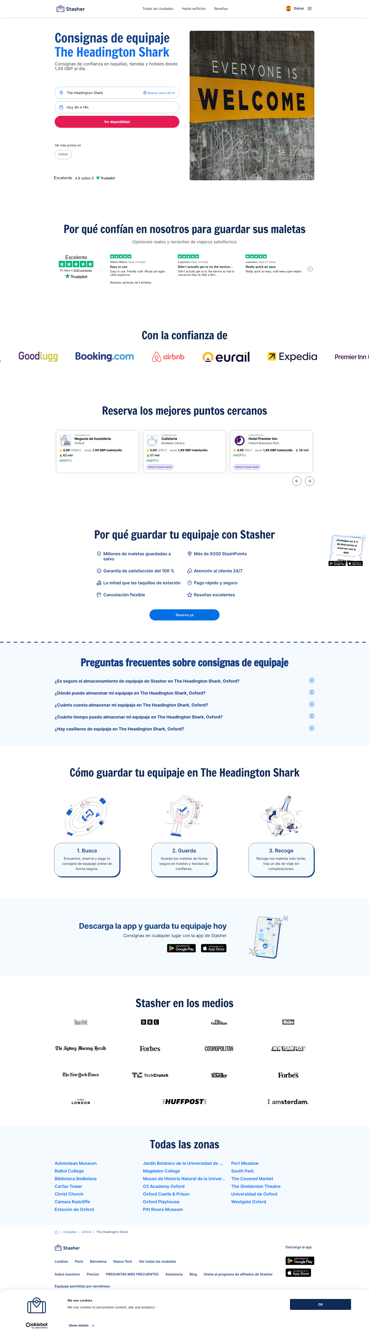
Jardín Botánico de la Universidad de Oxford (184, 1163)
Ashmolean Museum (76, 1163)
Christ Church (69, 1194)
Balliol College (69, 1171)
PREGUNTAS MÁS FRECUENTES (132, 1274)
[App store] (214, 948)
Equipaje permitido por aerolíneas (82, 1286)
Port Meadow (245, 1163)
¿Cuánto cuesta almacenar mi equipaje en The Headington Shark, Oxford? (131, 705)
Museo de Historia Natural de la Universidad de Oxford (184, 1178)
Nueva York (122, 1261)
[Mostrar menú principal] (309, 8)
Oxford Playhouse (161, 1201)
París (79, 1261)
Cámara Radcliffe (72, 1201)
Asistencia (174, 1274)
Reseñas (221, 8)
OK (320, 1304)
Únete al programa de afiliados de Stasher (238, 1274)
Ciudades (69, 1232)
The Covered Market (252, 1178)
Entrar (299, 8)
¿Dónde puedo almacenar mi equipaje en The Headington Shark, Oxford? (130, 693)
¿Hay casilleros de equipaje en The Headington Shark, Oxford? (119, 729)
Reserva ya (184, 615)
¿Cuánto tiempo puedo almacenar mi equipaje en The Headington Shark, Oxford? (139, 717)
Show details (79, 1325)
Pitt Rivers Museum (163, 1209)
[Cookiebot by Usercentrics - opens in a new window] (36, 1325)
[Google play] (181, 948)
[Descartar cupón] (363, 538)
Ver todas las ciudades (157, 1261)
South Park (242, 1171)
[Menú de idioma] (288, 8)
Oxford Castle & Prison (166, 1194)
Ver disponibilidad (117, 121)
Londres (61, 1261)
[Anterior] (297, 481)
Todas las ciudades (157, 8)
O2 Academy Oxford (163, 1186)
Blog (193, 1274)
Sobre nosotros (67, 1274)
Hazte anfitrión (194, 8)
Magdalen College (161, 1171)
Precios (93, 1274)
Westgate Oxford (248, 1201)
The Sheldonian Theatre (256, 1186)
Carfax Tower (68, 1186)
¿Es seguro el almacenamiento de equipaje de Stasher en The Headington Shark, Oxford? (147, 681)
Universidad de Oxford (254, 1194)
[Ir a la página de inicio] (70, 8)
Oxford (63, 154)
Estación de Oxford (74, 1209)
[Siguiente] (309, 481)
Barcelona (98, 1261)
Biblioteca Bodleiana (76, 1178)
